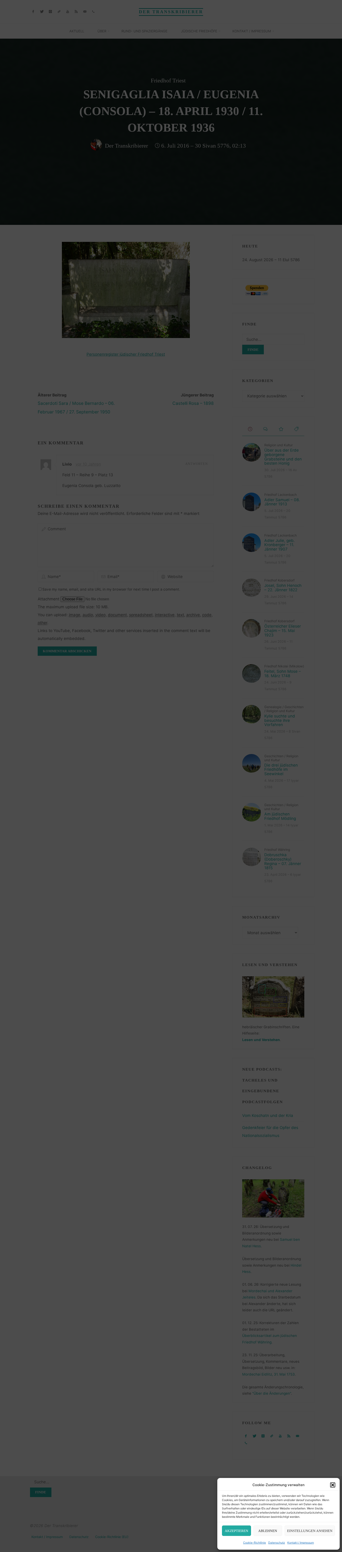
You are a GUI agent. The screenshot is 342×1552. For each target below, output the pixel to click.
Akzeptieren (236, 1531)
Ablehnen (267, 1531)
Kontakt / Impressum (300, 1542)
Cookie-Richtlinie (254, 1542)
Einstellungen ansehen (309, 1531)
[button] (332, 1485)
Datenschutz (276, 1542)
